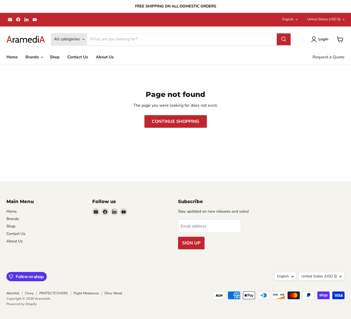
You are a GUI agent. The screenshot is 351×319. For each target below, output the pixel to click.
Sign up (191, 243)
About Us (105, 57)
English (287, 19)
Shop (55, 57)
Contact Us (77, 57)
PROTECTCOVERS (53, 293)
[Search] (284, 39)
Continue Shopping (175, 121)
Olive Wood (113, 293)
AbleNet (12, 293)
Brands (32, 57)
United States (323, 19)
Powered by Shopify (21, 304)
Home (12, 57)
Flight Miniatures (86, 293)
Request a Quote (328, 57)
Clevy (29, 293)
